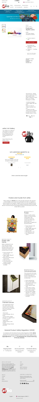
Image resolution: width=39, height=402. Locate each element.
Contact (3, 376)
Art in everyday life (18, 7)
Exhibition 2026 (4, 0)
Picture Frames (25, 5)
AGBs (3, 377)
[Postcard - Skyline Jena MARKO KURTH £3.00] (27, 77)
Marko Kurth (29, 26)
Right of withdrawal (23, 367)
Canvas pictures (17, 5)
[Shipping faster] (7, 346)
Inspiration (26, 7)
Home (27, 25)
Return (21, 365)
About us (3, 374)
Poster (11, 5)
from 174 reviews (19, 154)
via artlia (6, 142)
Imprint (3, 379)
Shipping (32, 33)
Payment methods (23, 368)
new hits (12, 7)
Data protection (5, 381)
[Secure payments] (19, 346)
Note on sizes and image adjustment (31, 54)
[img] (19, 153)
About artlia (4, 2)
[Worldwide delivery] (31, 346)
